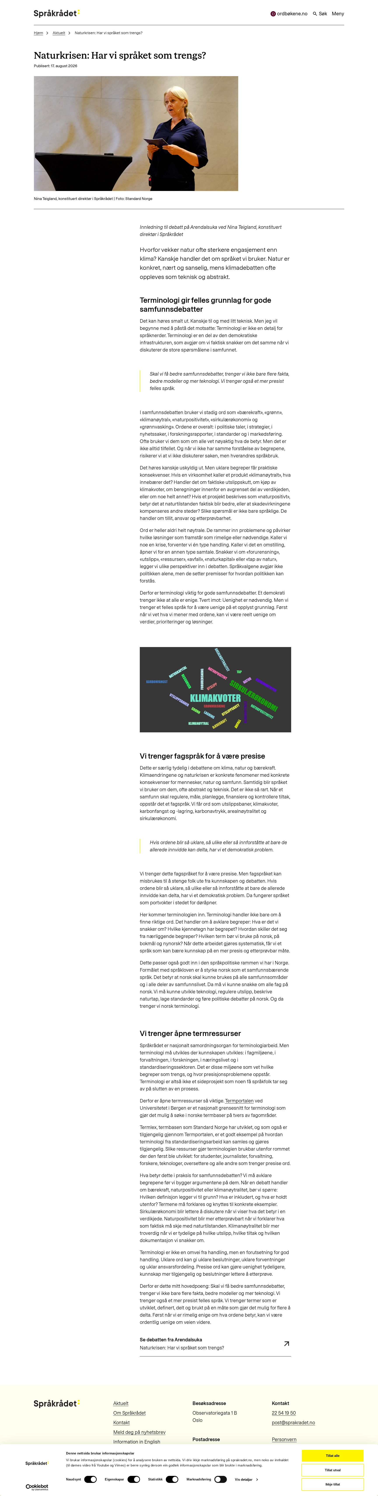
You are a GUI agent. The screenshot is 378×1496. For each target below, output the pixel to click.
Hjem (38, 32)
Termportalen (239, 1101)
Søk (323, 14)
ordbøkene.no (292, 14)
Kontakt (121, 1423)
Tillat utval (333, 1470)
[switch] (134, 1479)
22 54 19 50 (284, 1413)
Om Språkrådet (129, 1413)
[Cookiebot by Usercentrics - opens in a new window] (37, 1487)
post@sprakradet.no (293, 1423)
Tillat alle (333, 1456)
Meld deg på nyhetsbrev (139, 1432)
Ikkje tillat (333, 1484)
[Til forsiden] (57, 14)
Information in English (136, 1442)
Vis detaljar (243, 1479)
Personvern (284, 1439)
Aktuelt (59, 32)
